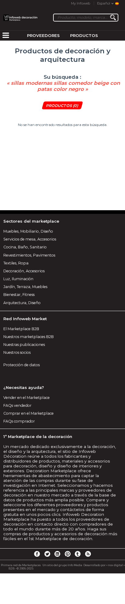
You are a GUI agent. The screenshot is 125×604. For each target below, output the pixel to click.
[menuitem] (5, 36)
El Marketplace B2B (21, 329)
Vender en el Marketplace (26, 397)
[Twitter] (47, 553)
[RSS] (88, 553)
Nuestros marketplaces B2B (28, 336)
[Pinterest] (67, 553)
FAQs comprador (19, 421)
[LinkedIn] (57, 553)
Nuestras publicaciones (24, 344)
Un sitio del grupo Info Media (62, 565)
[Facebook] (37, 553)
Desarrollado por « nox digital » (104, 565)
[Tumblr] (77, 553)
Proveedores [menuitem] (43, 35)
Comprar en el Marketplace (28, 413)
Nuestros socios (17, 352)
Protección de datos (21, 365)
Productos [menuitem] (84, 35)
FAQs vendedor (17, 405)
